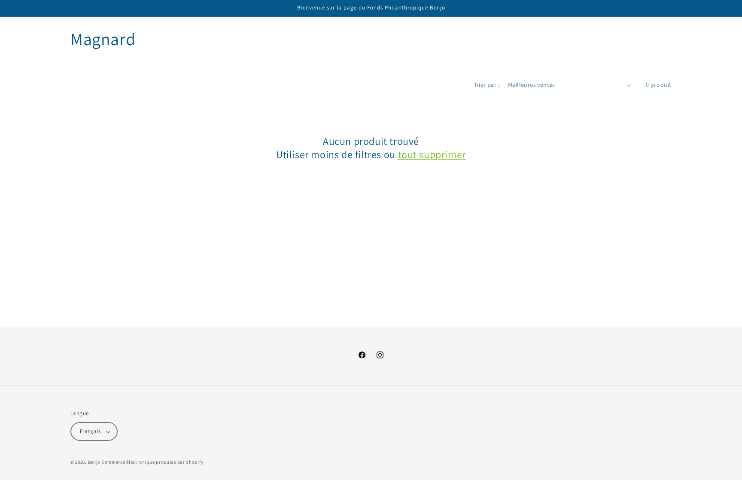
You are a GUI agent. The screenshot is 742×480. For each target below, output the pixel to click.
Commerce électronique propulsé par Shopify (152, 462)
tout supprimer (432, 154)
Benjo (94, 462)
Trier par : (486, 85)
